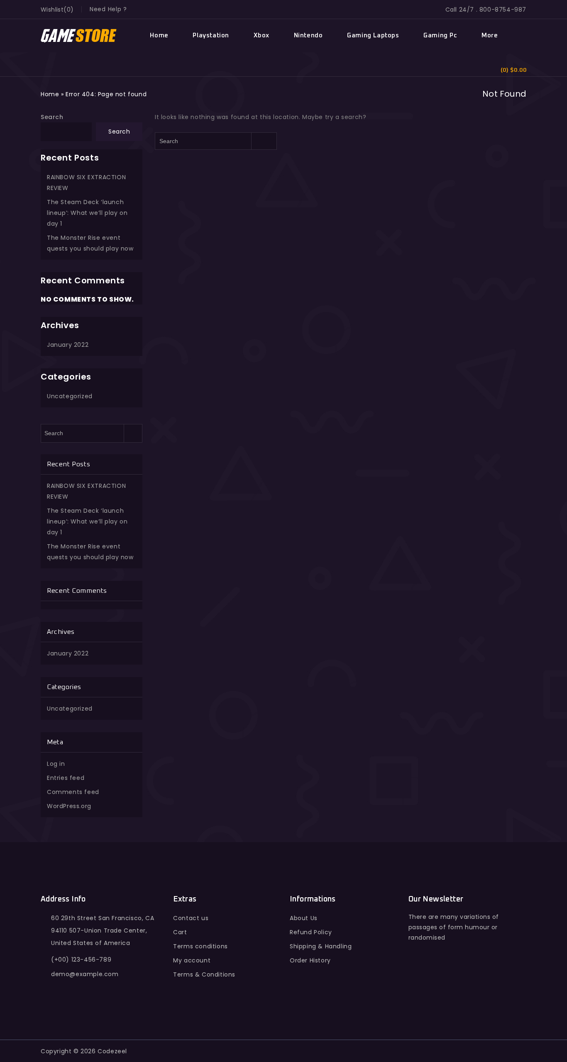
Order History (310, 960)
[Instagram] (488, 988)
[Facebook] (416, 988)
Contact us (190, 918)
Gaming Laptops (373, 35)
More (489, 35)
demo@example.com (85, 974)
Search (52, 117)
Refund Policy (311, 932)
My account (191, 960)
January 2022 (67, 345)
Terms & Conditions (204, 974)
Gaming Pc (440, 35)
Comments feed (73, 792)
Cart (180, 932)
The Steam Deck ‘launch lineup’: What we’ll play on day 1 (87, 213)
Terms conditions (200, 946)
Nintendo (308, 35)
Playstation (211, 35)
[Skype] (471, 988)
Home (159, 35)
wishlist (52, 9)
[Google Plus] (452, 988)
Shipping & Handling (321, 946)
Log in (56, 764)
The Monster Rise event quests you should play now (90, 243)
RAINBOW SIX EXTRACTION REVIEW (86, 182)
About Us (304, 918)
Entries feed (65, 778)
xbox (261, 35)
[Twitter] (434, 988)
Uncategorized (70, 396)
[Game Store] (79, 36)
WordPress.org (69, 806)
